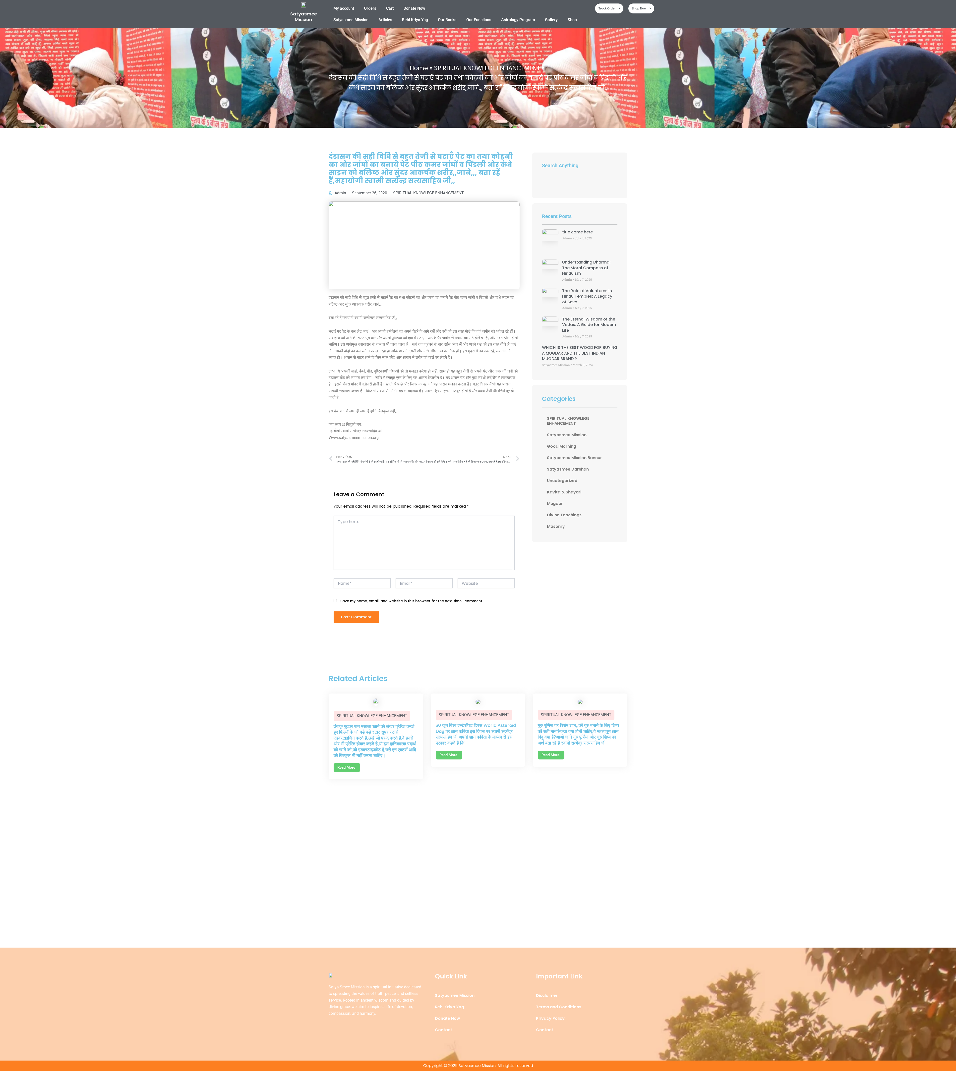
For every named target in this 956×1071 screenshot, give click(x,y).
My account (343, 8)
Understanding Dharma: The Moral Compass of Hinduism (586, 267)
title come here (577, 232)
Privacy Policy (550, 1018)
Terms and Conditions (558, 1007)
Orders (370, 8)
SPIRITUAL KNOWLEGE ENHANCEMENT (428, 193)
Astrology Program (518, 19)
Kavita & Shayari (564, 492)
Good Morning (561, 446)
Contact (443, 1030)
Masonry (556, 526)
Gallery (551, 19)
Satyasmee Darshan (568, 469)
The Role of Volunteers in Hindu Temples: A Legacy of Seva (587, 296)
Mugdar (555, 503)
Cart (390, 8)
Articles (385, 19)
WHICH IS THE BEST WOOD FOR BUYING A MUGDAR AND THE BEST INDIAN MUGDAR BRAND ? (579, 353)
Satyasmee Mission (303, 17)
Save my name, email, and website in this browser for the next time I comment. (411, 600)
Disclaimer (547, 995)
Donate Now (414, 8)
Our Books (447, 19)
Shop (572, 19)
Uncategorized (562, 480)
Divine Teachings (564, 515)
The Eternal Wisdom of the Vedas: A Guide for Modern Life (589, 324)
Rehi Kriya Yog (415, 19)
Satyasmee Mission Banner (574, 458)
